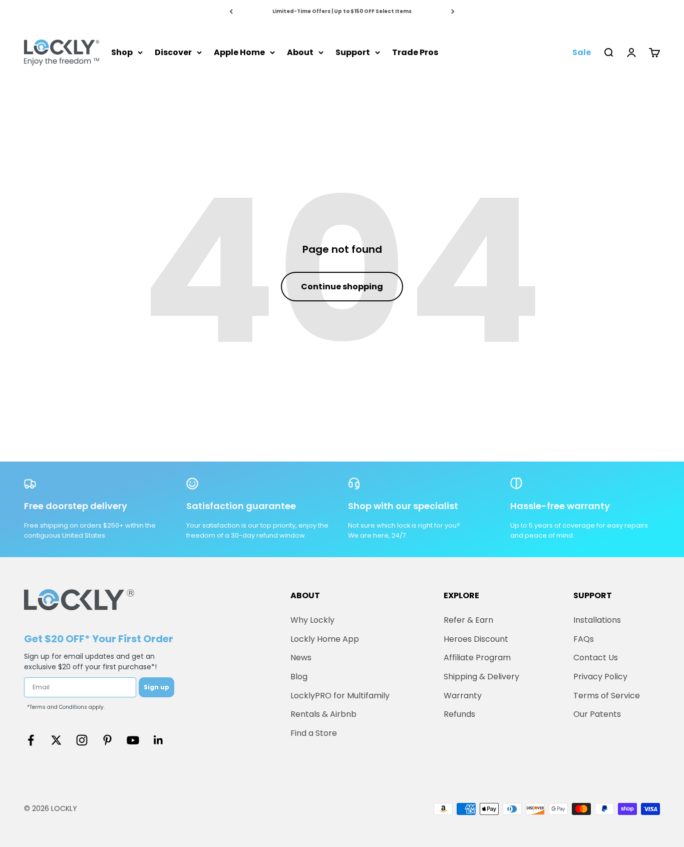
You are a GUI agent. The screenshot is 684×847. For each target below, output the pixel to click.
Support (352, 52)
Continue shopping (342, 286)
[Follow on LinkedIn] (158, 740)
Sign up (156, 687)
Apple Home (239, 52)
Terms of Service (606, 695)
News (300, 657)
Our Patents (597, 714)
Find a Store (313, 733)
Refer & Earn (468, 620)
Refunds (459, 714)
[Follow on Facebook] (31, 740)
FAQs (583, 639)
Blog (298, 676)
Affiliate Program (477, 657)
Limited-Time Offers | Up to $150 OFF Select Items (342, 11)
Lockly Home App (324, 639)
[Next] (453, 11)
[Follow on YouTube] (133, 740)
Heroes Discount (476, 639)
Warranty (463, 695)
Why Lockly (312, 620)
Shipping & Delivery (481, 676)
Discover (173, 52)
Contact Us (595, 657)
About (300, 52)
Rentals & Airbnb (323, 714)
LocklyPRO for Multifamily (340, 695)
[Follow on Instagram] (82, 740)
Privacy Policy (600, 676)
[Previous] (231, 11)
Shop (122, 52)
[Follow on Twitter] (56, 740)
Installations (597, 620)
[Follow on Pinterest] (107, 740)
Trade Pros (415, 52)
